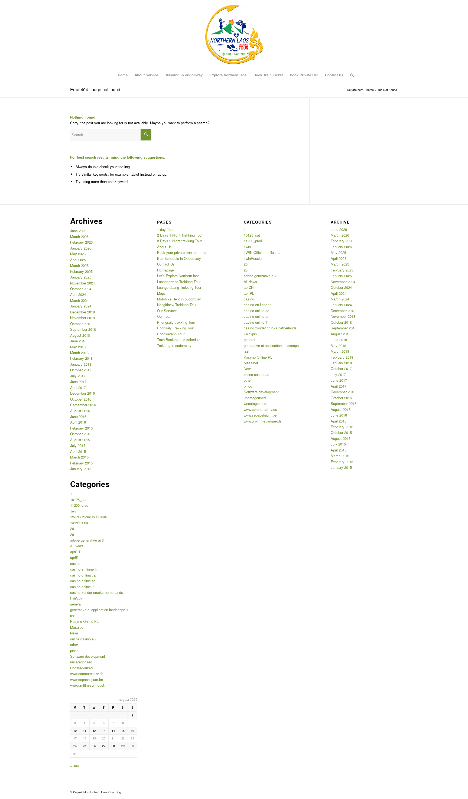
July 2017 (77, 375)
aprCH (75, 551)
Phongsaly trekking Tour (176, 322)
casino (75, 563)
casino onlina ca (83, 575)
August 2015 (80, 439)
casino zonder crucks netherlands (96, 592)
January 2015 (80, 468)
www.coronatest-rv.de (86, 673)
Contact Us (166, 264)
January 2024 (80, 306)
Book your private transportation (182, 252)
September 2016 (83, 404)
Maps (161, 293)
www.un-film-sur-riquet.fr (89, 685)
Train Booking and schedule (178, 339)
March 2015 (79, 457)
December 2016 (82, 393)
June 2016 (78, 416)
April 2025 (78, 259)
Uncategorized (81, 667)
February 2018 (81, 358)
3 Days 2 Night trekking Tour (179, 240)
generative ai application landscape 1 (99, 609)
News (74, 633)
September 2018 (83, 329)
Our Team (165, 316)
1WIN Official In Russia (88, 516)
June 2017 (78, 381)
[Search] (350, 75)
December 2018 (82, 312)
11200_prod (79, 505)
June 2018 (78, 340)
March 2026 (79, 236)
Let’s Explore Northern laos (178, 275)
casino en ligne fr (83, 569)
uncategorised (81, 661)
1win (73, 511)
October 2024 (80, 288)
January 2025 (80, 277)
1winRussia (79, 522)
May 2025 (78, 253)
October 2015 (80, 433)
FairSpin (76, 598)
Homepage (165, 270)
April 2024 (78, 294)
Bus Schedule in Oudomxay (179, 258)
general (76, 604)
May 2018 (78, 346)
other (74, 644)
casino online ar (82, 580)
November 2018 (82, 317)
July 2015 (77, 445)
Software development (87, 656)
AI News (76, 545)
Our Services (167, 310)
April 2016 (78, 422)
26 (72, 528)
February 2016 (81, 428)
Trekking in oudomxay (174, 345)
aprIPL (75, 557)
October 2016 (80, 399)
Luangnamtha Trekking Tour (178, 281)
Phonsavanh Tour (170, 333)
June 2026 (78, 230)
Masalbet (77, 627)
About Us (164, 246)
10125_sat (78, 499)
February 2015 (81, 463)
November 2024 (82, 283)
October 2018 (80, 323)
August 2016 (80, 410)
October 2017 (80, 369)
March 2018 (79, 352)
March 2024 (79, 300)
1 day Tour (165, 229)
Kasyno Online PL (84, 621)
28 (72, 534)
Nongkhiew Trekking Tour (176, 304)
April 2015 (78, 451)
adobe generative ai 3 (87, 540)
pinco (74, 650)
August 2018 (80, 335)
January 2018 (80, 364)
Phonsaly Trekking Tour (175, 327)
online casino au (83, 638)
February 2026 (81, 242)
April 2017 (78, 387)
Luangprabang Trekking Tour (179, 287)
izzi (73, 615)
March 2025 (79, 265)
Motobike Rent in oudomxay (179, 299)
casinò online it (82, 586)
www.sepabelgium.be (86, 679)
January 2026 (80, 248)
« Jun (74, 765)
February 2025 (81, 271)
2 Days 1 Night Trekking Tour (180, 235)
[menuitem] (122, 75)
